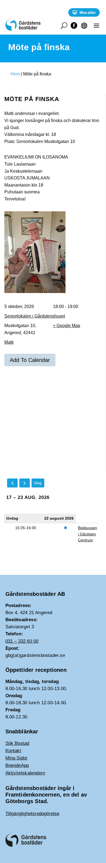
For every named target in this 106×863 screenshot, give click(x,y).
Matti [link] (9, 342)
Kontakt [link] (13, 750)
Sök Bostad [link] (17, 743)
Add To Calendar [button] (30, 360)
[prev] (12, 482)
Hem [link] (15, 74)
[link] (84, 15)
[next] (24, 482)
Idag (38, 483)
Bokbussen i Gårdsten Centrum (87, 534)
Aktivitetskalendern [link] (25, 773)
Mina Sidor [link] (16, 758)
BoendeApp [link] (17, 765)
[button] (96, 25)
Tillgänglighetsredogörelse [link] (32, 813)
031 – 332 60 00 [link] (22, 641)
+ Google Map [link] (66, 325)
